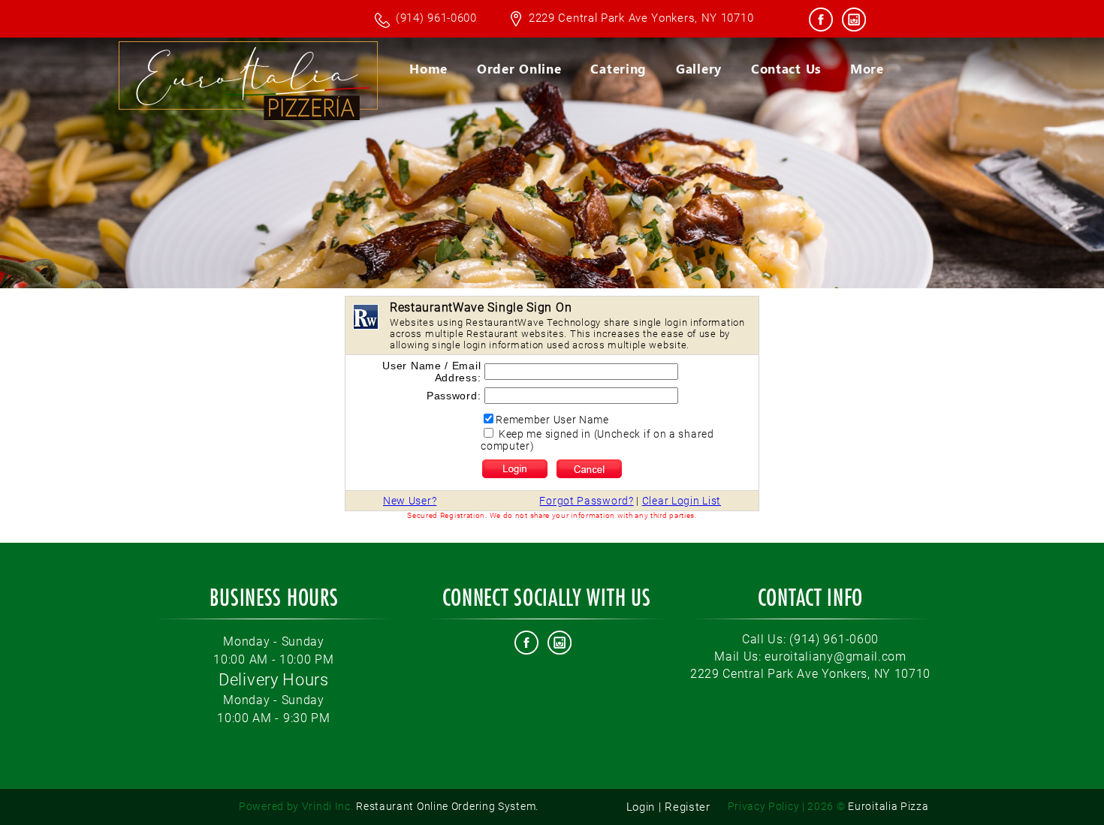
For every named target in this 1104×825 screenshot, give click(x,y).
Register (687, 807)
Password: (454, 396)
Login (641, 807)
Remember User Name (552, 420)
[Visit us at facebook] (821, 23)
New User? (409, 501)
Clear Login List (681, 501)
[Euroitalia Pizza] (326, 164)
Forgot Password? (586, 501)
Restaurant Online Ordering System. (388, 806)
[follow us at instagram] (854, 23)
